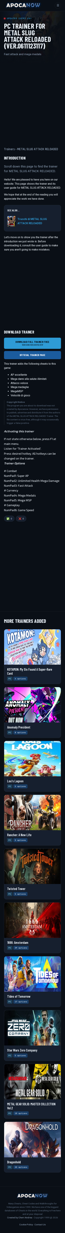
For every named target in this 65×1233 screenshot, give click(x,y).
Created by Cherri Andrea (19, 1217)
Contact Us (40, 1224)
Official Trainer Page (32, 354)
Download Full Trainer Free (32, 343)
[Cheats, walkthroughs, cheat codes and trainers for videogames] (23, 5)
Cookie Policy (26, 1224)
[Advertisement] (32, 98)
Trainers (9, 149)
